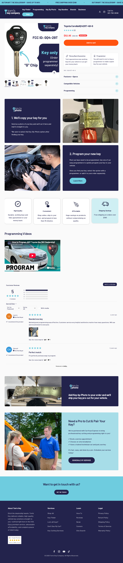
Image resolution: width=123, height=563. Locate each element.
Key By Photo (51, 9)
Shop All (51, 513)
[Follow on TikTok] (69, 551)
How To (79, 513)
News (78, 522)
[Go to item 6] (46, 83)
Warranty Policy (104, 531)
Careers (79, 526)
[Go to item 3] (23, 83)
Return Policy (103, 518)
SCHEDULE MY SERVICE (81, 460)
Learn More (77, 181)
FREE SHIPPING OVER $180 (61, 2)
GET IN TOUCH (61, 492)
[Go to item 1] (8, 83)
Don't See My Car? (54, 526)
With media (45, 308)
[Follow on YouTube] (64, 551)
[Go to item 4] (31, 83)
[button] (70, 30)
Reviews (79, 518)
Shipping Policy (104, 522)
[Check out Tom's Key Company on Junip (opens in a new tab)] (65, 366)
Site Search (80, 531)
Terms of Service (104, 526)
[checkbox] (45, 308)
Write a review (110, 284)
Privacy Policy (103, 513)
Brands (73, 9)
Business (82, 9)
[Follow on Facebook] (54, 551)
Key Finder (26, 9)
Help (28, 14)
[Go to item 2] (15, 83)
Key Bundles (63, 9)
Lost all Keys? (53, 522)
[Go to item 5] (38, 85)
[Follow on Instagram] (59, 551)
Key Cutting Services (56, 531)
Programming (38, 9)
